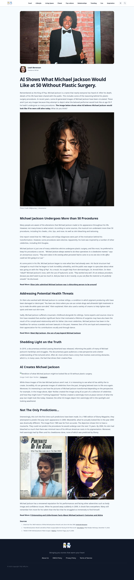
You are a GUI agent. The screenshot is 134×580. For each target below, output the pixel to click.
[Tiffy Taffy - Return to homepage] (67, 545)
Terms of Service (86, 558)
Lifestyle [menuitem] (38, 3)
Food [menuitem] (30, 3)
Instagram (43, 377)
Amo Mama (80, 528)
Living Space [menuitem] (49, 3)
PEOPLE (54, 531)
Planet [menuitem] (60, 3)
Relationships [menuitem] (82, 3)
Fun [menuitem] (102, 3)
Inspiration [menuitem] (110, 3)
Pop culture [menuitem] (70, 3)
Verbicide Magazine (81, 524)
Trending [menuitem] (94, 3)
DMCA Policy (57, 558)
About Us (45, 558)
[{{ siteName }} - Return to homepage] (9, 3)
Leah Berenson (34, 67)
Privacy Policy (71, 558)
